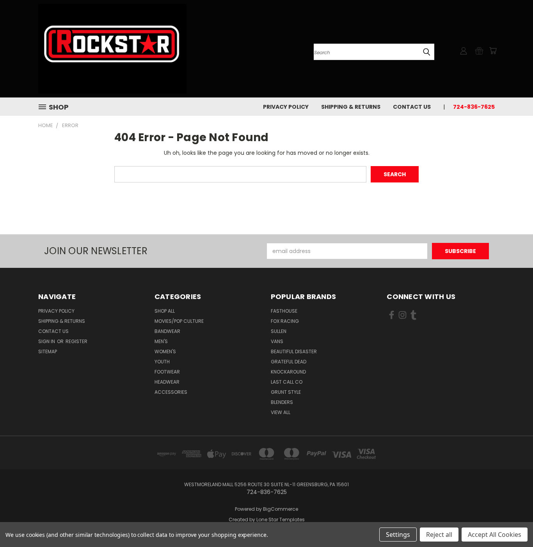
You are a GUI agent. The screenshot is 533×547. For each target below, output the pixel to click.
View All (280, 412)
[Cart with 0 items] (493, 51)
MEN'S (161, 341)
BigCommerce (280, 509)
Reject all (439, 534)
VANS (277, 341)
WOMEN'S (165, 351)
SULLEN (278, 331)
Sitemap (47, 351)
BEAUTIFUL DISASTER (294, 351)
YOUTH (162, 361)
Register (76, 341)
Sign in (47, 341)
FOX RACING (285, 321)
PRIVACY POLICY (286, 107)
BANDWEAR (167, 331)
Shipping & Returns (350, 107)
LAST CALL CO (286, 382)
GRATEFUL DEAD (288, 361)
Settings (398, 534)
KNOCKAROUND (288, 371)
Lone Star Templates (280, 519)
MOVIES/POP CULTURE (179, 321)
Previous (512, 522)
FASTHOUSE (284, 311)
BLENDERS (282, 402)
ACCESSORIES (171, 392)
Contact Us (412, 107)
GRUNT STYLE (286, 392)
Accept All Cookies (494, 534)
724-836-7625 (474, 107)
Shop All (165, 311)
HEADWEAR (167, 382)
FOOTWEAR (167, 371)
